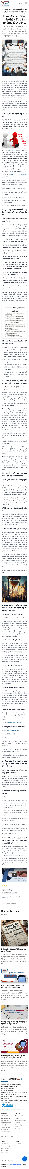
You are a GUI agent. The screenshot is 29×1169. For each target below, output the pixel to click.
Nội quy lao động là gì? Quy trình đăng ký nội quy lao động (13, 986)
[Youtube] (5, 1160)
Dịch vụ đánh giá (19, 1128)
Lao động (17, 1122)
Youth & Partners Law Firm (14, 1164)
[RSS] (12, 1160)
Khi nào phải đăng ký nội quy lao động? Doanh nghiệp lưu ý (13, 1057)
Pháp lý (17, 1118)
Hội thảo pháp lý (5, 1150)
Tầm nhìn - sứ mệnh (6, 1131)
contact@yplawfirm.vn (12, 730)
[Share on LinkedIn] (13, 897)
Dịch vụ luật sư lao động (15, 723)
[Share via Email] (19, 897)
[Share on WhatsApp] (16, 897)
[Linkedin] (8, 1160)
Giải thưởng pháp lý (6, 1122)
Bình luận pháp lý (5, 1146)
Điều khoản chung (5, 1109)
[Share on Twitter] (7, 897)
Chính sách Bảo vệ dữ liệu (17, 1109)
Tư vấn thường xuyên (20, 1120)
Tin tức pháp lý (5, 1143)
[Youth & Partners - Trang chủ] (5, 3)
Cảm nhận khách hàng (6, 1125)
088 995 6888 (9, 1090)
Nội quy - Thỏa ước (13, 13)
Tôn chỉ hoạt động (5, 1127)
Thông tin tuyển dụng (20, 1146)
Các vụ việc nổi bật (6, 1148)
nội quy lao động (7, 890)
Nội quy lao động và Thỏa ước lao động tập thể (13, 950)
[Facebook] (2, 1160)
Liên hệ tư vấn (18, 1143)
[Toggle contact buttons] (24, 1158)
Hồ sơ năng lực (5, 1129)
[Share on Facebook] (10, 897)
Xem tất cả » (5, 914)
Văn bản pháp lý (5, 1152)
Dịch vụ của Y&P (19, 1116)
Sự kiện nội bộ (4, 1134)
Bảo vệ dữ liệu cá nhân (7, 1136)
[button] (14, 875)
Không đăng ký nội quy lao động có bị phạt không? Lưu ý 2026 (14, 1023)
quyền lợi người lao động (9, 893)
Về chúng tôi (4, 1116)
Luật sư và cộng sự (6, 1120)
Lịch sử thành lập (5, 1118)
